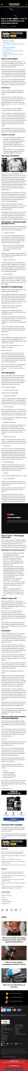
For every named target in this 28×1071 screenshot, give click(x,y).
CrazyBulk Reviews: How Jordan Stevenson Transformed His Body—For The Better (12, 887)
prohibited (19, 601)
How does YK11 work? (9, 42)
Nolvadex (19, 585)
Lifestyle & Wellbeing (6, 901)
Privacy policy (14, 1058)
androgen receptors (19, 128)
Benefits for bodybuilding (9, 47)
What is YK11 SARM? (8, 40)
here (10, 788)
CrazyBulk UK (13, 1056)
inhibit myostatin (22, 192)
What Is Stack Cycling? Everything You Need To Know (13, 856)
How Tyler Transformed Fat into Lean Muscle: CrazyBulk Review (12, 880)
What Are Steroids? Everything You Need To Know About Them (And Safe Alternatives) (12, 852)
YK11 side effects (7, 49)
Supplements (4, 899)
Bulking (17, 1030)
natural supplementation (12, 751)
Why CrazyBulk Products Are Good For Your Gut (13, 865)
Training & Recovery (6, 895)
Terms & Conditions (21, 1058)
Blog (4, 1043)
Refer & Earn (4, 1040)
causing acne (15, 684)
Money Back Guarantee (7, 1030)
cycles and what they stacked (16, 368)
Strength (17, 1032)
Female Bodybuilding (20, 1034)
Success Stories (5, 903)
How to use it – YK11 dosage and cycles (13, 51)
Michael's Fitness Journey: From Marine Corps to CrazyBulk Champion (13, 876)
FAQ (2, 1031)
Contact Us (4, 1027)
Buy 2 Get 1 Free (19, 1027)
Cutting (17, 1031)
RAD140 (19, 590)
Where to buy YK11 (8, 52)
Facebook (19, 1043)
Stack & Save (18, 1028)
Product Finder (5, 1032)
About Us (3, 1034)
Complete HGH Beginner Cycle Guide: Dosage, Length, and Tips (13, 862)
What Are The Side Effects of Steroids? (11, 859)
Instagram (11, 1043)
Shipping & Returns (6, 1028)
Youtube (5, 1045)
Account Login (4, 1035)
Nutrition (3, 897)
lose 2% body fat (18, 303)
